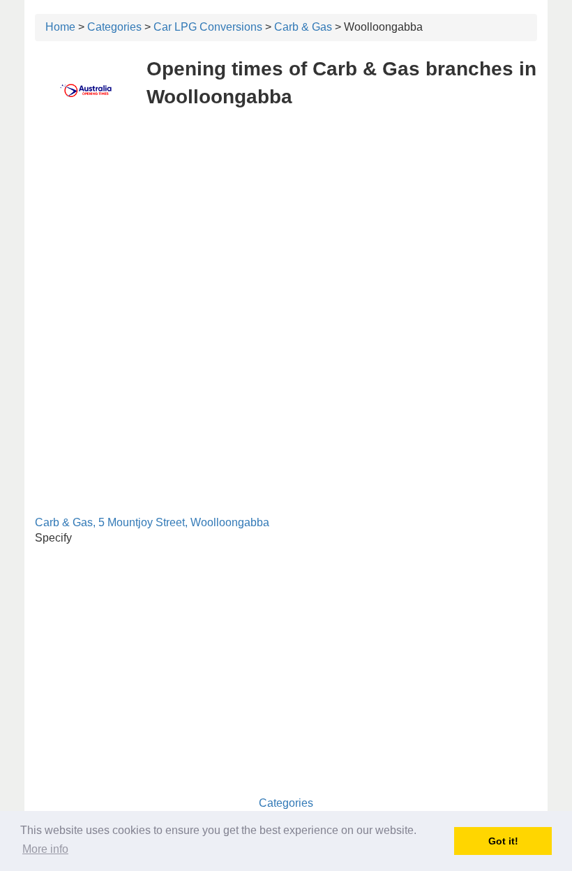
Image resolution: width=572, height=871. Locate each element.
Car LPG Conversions (207, 27)
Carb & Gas (303, 27)
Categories (114, 27)
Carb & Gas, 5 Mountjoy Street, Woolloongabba (152, 522)
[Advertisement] (286, 222)
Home (60, 27)
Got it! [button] (503, 841)
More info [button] (45, 849)
